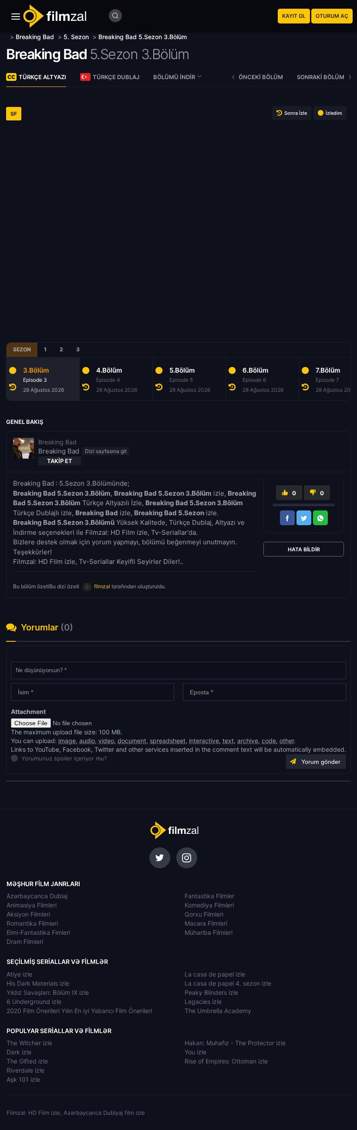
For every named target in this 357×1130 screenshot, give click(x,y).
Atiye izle (19, 974)
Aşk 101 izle (23, 1079)
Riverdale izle (25, 1070)
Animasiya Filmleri (32, 905)
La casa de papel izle (215, 974)
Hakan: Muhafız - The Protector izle (235, 1043)
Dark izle (19, 1052)
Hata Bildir (304, 549)
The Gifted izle (27, 1061)
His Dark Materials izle (38, 983)
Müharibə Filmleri (208, 932)
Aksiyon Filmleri (28, 914)
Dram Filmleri (25, 941)
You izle (195, 1052)
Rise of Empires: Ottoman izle (226, 1061)
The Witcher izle (29, 1043)
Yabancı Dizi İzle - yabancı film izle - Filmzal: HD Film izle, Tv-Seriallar (54, 16)
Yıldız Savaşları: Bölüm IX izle (48, 992)
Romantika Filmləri (32, 923)
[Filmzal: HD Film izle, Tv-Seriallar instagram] (186, 857)
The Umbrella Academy (218, 1010)
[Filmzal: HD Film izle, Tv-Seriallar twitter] (159, 857)
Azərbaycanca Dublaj (37, 896)
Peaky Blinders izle (211, 992)
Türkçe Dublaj (116, 76)
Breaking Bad (46, 54)
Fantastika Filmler (209, 896)
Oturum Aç (332, 16)
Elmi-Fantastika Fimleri (38, 932)
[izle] (7, 36)
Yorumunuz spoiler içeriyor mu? (23, 758)
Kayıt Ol (294, 16)
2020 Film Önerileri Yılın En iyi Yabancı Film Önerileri (79, 1010)
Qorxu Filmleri (204, 914)
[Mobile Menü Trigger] (16, 16)
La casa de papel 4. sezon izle (228, 983)
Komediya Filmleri (209, 905)
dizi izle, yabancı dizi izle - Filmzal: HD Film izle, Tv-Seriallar (174, 830)
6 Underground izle (34, 1001)
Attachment (28, 711)
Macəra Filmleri (206, 923)
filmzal (102, 586)
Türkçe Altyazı (42, 76)
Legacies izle (203, 1001)
